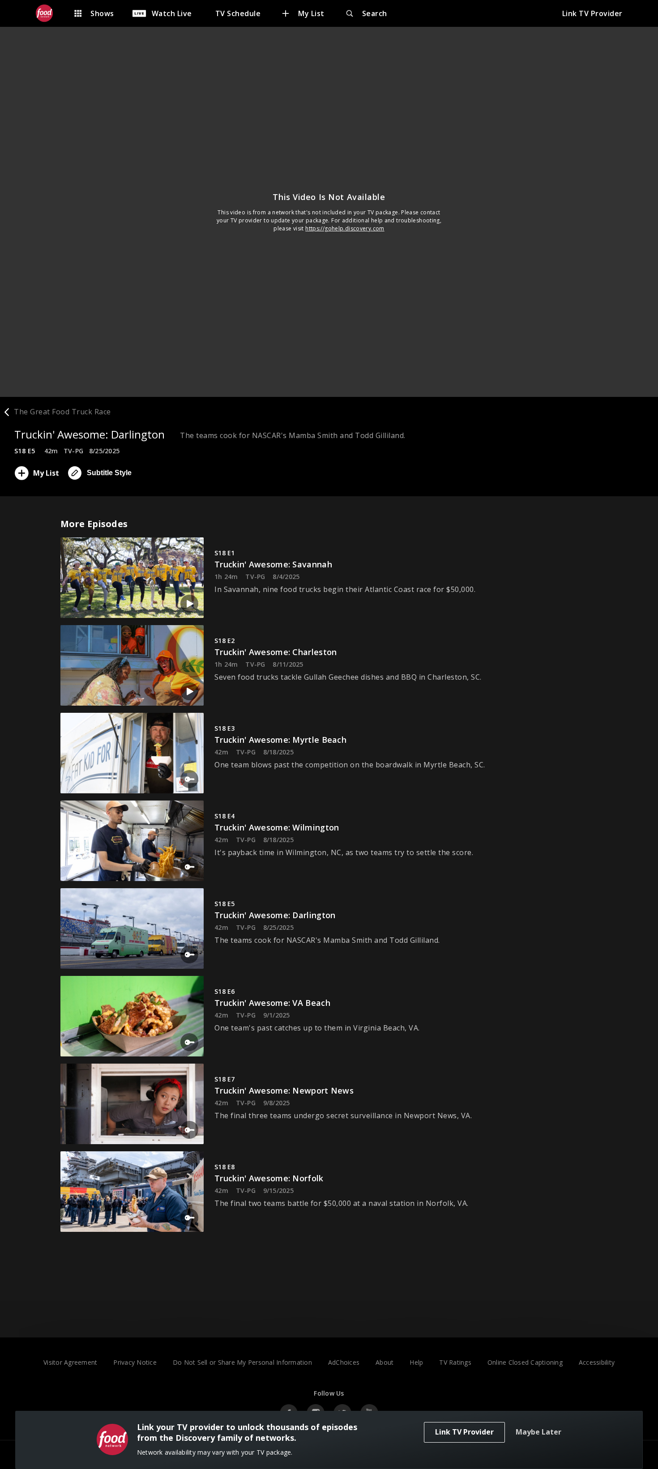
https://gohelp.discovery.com (345, 228)
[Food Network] (49, 13)
